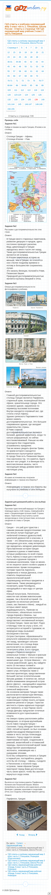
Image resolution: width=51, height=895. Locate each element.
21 (43, 52)
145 (19, 104)
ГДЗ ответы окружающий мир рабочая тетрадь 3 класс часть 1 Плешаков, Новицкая (24, 873)
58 (20, 71)
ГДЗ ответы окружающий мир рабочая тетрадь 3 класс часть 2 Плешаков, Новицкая (24, 867)
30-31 (9, 62)
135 (29, 100)
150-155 (10, 109)
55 (8, 71)
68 (26, 76)
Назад (21, 835)
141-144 (10, 104)
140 (42, 100)
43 (37, 62)
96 (37, 85)
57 (14, 71)
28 (31, 57)
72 (23, 81)
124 (26, 95)
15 (14, 52)
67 (20, 76)
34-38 (18, 62)
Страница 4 (12, 48)
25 (20, 57)
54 (43, 67)
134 (22, 100)
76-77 (41, 81)
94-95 (24, 85)
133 (15, 100)
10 (36, 48)
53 (37, 67)
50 (26, 67)
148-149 (38, 104)
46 (14, 67)
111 (15, 90)
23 (8, 57)
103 (9, 90)
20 (37, 52)
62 (37, 71)
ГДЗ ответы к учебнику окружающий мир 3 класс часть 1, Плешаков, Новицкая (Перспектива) (26, 856)
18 (26, 52)
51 (31, 67)
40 (25, 62)
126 (40, 95)
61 (31, 71)
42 (31, 62)
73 (28, 81)
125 (33, 95)
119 (42, 90)
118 (35, 90)
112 (22, 90)
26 (26, 57)
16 (20, 52)
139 (36, 100)
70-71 (9, 81)
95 (31, 85)
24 (14, 57)
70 (37, 76)
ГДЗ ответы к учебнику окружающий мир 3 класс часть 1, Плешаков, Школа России (26, 862)
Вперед (32, 835)
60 (26, 71)
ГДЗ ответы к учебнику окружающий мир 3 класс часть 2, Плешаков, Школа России (26, 42)
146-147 (28, 104)
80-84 (9, 85)
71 (17, 81)
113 (28, 90)
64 (43, 71)
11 (42, 48)
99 (42, 85)
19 (31, 52)
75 (34, 81)
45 (8, 67)
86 (17, 85)
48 (20, 67)
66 (14, 76)
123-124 (17, 95)
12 (8, 52)
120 (9, 95)
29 (37, 57)
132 (9, 100)
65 (8, 76)
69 (31, 76)
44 (42, 62)
